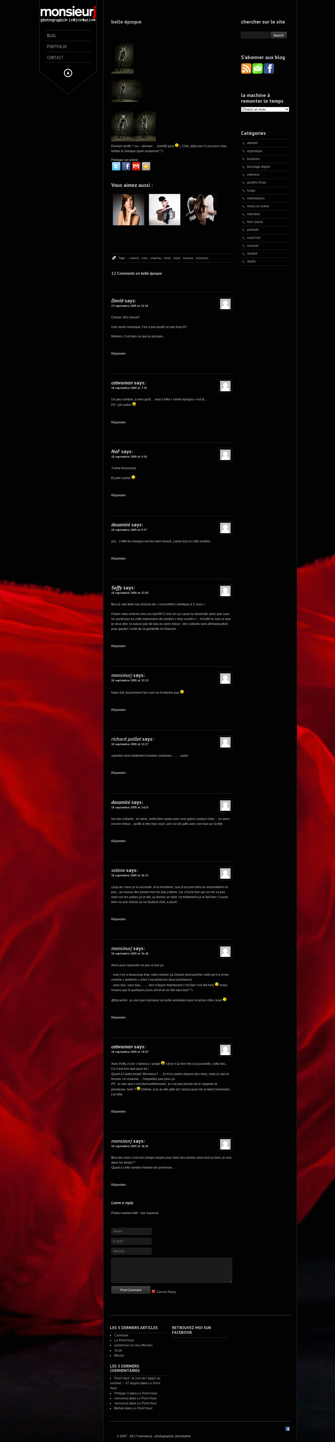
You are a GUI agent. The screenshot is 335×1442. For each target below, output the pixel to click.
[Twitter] (116, 166)
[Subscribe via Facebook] (269, 72)
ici (206, 146)
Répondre (118, 353)
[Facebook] (126, 166)
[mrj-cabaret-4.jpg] (128, 101)
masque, (188, 258)
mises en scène (258, 206)
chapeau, (156, 258)
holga (251, 190)
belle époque (126, 21)
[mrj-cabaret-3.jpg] (144, 140)
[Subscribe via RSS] (246, 72)
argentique (255, 151)
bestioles (253, 159)
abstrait (252, 143)
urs (218, 146)
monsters (253, 214)
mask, (177, 258)
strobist (252, 253)
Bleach (119, 1355)
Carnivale (121, 1335)
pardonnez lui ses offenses (133, 1345)
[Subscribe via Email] (258, 72)
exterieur (253, 174)
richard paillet (126, 739)
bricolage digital (258, 167)
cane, (144, 258)
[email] (136, 166)
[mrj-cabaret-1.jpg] (122, 140)
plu (210, 146)
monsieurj (202, 258)
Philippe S (121, 1393)
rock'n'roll (253, 238)
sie (214, 146)
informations (256, 198)
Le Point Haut (124, 1340)
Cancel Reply (166, 1291)
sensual (252, 246)
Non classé (255, 222)
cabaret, (134, 258)
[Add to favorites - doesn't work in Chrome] (146, 166)
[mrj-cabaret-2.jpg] (122, 72)
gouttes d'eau (256, 182)
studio (251, 261)
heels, (167, 258)
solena (118, 870)
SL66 (118, 1350)
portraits (253, 230)
